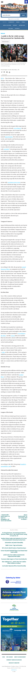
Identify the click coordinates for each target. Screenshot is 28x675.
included (6, 149)
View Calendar (9, 657)
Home (3, 657)
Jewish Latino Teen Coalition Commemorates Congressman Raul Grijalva (13, 555)
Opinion (15, 25)
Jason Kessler (9, 137)
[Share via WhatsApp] (9, 72)
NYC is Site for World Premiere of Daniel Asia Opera (14, 548)
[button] (26, 2)
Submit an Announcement (20, 657)
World (23, 22)
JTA (2, 78)
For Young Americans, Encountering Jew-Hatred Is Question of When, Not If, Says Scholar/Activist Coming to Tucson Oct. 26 (14, 534)
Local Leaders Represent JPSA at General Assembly (14, 566)
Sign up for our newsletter (13, 19)
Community (11, 22)
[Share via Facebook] (4, 72)
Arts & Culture (7, 25)
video (3, 352)
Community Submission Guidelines (14, 660)
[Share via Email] (7, 72)
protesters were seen (14, 182)
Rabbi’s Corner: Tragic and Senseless (14, 545)
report (13, 335)
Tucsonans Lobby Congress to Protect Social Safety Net (14, 559)
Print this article (5, 41)
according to (17, 128)
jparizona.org (14, 669)
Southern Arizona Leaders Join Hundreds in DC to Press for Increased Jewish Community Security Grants (14, 539)
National (17, 28)
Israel (18, 22)
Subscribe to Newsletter (14, 663)
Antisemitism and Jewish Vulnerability (14, 542)
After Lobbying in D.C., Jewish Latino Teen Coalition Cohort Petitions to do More (14, 562)
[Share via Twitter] (2, 72)
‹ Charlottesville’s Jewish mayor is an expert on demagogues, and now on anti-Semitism (6, 517)
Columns (10, 28)
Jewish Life (22, 25)
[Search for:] (11, 15)
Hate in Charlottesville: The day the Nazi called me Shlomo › (22, 517)
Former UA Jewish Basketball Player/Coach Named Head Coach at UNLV (14, 551)
